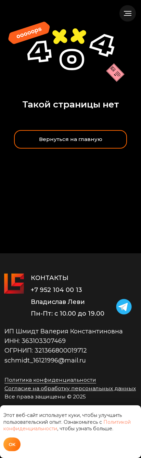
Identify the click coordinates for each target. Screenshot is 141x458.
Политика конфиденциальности (50, 380)
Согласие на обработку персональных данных (70, 388)
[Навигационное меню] (127, 13)
